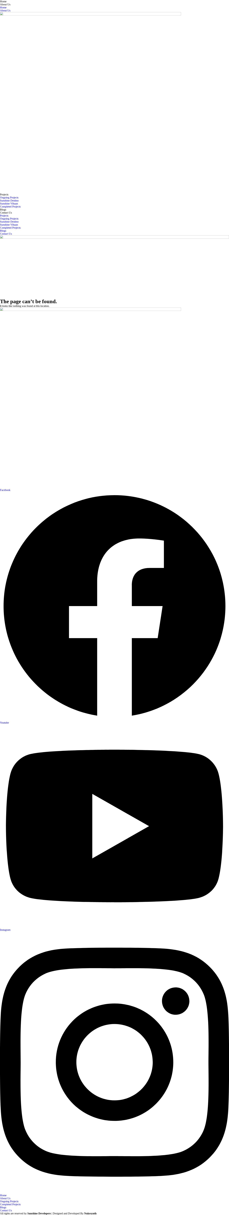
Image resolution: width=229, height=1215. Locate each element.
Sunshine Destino (9, 200)
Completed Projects (10, 206)
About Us (5, 4)
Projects (4, 194)
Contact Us (6, 212)
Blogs (3, 209)
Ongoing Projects (9, 197)
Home (3, 1)
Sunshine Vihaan (9, 203)
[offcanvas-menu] (1, 296)
